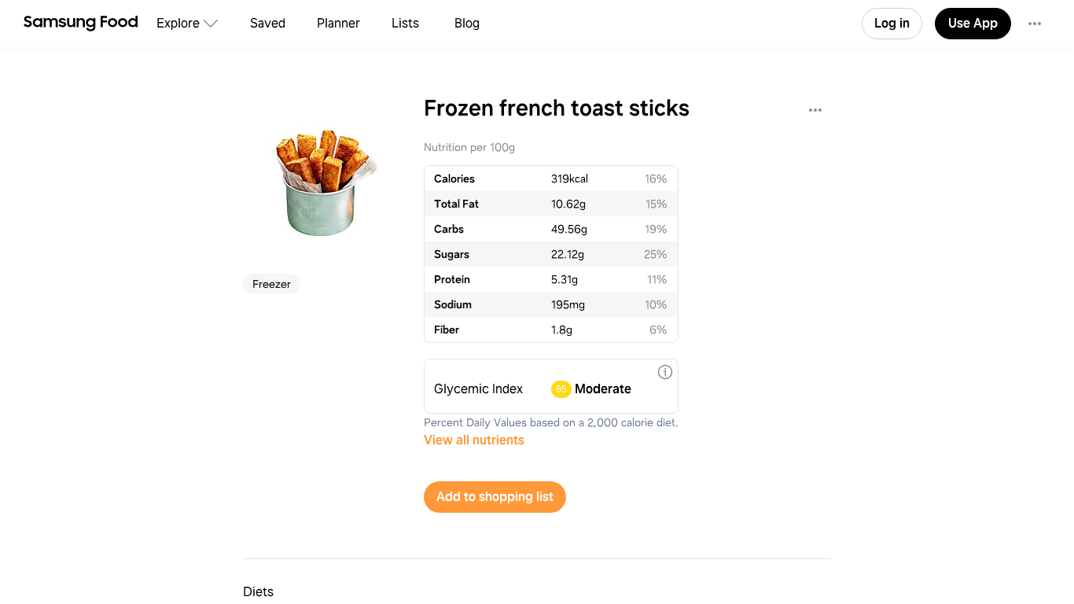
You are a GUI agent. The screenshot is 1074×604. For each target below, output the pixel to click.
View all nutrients (474, 440)
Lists (405, 23)
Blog (467, 23)
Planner (338, 23)
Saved (267, 23)
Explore (178, 23)
